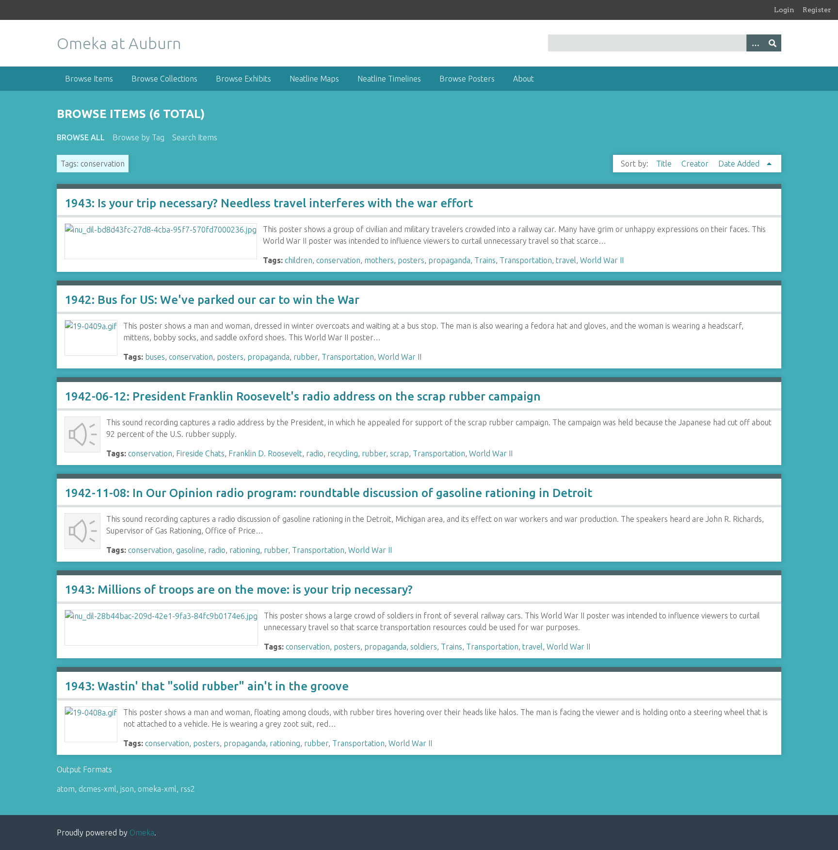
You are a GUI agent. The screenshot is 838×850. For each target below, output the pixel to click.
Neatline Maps (314, 78)
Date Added (739, 163)
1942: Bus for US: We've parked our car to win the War (211, 299)
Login (784, 10)
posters (411, 260)
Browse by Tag (138, 137)
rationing (244, 550)
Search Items (194, 137)
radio (314, 453)
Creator (695, 163)
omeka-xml (157, 788)
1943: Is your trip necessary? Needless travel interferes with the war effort (268, 203)
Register (817, 10)
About (523, 78)
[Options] (755, 42)
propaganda (449, 260)
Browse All (81, 137)
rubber (305, 356)
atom (66, 788)
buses (155, 356)
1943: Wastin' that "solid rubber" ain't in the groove (206, 686)
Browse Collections (164, 78)
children (298, 260)
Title (665, 163)
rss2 (187, 788)
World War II (602, 260)
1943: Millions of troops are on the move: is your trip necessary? (238, 589)
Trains (485, 260)
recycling (342, 453)
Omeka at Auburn (119, 43)
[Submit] (772, 42)
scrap (399, 453)
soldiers (423, 646)
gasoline (190, 550)
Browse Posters (467, 78)
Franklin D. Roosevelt (265, 453)
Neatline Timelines (389, 78)
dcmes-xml (97, 788)
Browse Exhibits (243, 78)
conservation (338, 260)
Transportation (526, 260)
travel (566, 260)
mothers (379, 260)
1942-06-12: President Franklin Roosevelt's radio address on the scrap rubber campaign (302, 396)
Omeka (141, 832)
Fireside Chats (200, 453)
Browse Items (89, 78)
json (127, 788)
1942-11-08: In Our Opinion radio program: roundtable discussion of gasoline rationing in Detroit (328, 493)
